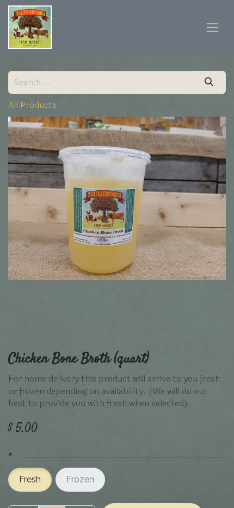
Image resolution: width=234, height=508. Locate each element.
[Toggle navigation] (212, 27)
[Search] (209, 82)
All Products (32, 105)
